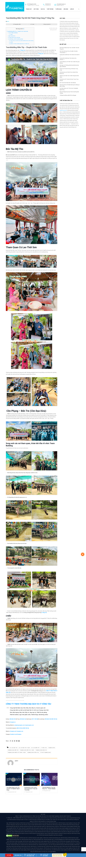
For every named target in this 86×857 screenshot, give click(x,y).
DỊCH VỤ (43, 9)
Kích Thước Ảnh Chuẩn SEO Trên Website (68, 82)
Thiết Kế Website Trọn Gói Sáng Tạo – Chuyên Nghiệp (48, 788)
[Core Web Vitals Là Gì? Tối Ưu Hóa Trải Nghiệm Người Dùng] (14, 779)
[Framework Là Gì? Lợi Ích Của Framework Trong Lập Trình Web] (31, 779)
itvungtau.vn (13, 722)
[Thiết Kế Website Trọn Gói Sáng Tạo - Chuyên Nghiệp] (49, 779)
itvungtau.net (13, 731)
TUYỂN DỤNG (58, 9)
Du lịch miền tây (35, 747)
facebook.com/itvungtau (15, 734)
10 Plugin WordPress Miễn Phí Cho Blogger (68, 95)
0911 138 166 (35, 719)
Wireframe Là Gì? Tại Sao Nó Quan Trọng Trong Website (69, 80)
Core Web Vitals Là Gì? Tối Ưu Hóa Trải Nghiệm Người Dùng (13, 789)
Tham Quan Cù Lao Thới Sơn (14, 37)
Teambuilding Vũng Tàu (33, 752)
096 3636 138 (12, 719)
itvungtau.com (20, 731)
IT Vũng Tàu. (44, 612)
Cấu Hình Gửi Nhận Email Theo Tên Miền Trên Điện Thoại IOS (69, 48)
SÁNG (11, 34)
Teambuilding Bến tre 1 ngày (27, 750)
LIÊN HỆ (72, 9)
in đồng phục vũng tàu (14, 824)
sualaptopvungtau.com (19, 725)
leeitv (8, 21)
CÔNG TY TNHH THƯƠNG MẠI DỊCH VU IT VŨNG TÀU (19, 43)
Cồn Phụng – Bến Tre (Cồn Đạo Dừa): (15, 39)
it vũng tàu (44, 747)
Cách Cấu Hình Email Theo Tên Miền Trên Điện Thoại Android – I (69, 52)
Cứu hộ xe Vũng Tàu (41, 829)
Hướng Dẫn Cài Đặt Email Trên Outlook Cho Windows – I (68, 59)
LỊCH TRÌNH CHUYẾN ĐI (13, 32)
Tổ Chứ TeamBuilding (45, 752)
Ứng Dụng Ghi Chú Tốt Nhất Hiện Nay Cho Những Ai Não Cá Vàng (69, 85)
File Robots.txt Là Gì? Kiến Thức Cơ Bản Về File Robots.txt (69, 73)
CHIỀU (11, 42)
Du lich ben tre (13, 747)
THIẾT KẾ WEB (50, 9)
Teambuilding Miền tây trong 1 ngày (17, 752)
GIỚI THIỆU (36, 9)
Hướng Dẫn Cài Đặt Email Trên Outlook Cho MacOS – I (69, 55)
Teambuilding (51, 747)
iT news (32, 24)
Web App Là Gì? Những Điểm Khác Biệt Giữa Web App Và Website (69, 66)
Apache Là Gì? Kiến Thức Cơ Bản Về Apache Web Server (69, 76)
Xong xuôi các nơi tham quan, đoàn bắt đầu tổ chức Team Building (21, 40)
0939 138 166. (26, 728)
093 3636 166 (23, 719)
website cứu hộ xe (63, 110)
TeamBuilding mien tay (41, 750)
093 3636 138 (48, 719)
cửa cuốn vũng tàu (23, 824)
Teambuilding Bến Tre (13, 750)
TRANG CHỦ (29, 9)
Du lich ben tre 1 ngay (24, 747)
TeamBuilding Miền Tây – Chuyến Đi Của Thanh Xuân (17, 31)
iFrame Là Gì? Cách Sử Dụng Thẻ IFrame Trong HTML (69, 69)
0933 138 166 (54, 719)
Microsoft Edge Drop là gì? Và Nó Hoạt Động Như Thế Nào (69, 92)
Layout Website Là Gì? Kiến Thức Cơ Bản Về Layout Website (69, 62)
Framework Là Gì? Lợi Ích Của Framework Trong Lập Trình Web (30, 789)
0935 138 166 (19, 728)
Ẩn (23, 28)
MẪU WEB (66, 9)
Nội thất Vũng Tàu (15, 826)
